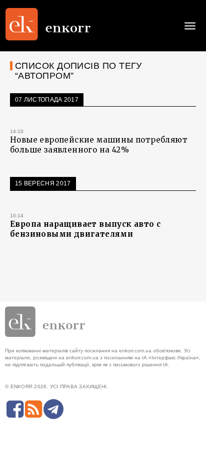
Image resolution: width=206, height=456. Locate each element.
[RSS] (33, 409)
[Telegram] (54, 409)
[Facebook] (15, 409)
